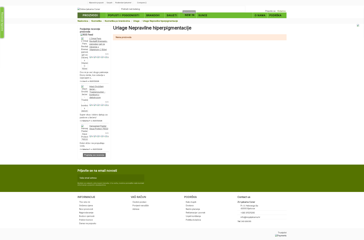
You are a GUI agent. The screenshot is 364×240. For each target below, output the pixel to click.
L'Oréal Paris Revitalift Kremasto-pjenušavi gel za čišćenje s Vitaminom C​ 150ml (98, 44)
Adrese (136, 209)
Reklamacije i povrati (195, 212)
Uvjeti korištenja (193, 216)
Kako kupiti (191, 202)
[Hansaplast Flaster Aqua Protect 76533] (84, 132)
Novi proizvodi (86, 209)
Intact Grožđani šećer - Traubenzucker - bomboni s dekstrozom (97, 92)
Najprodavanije (86, 212)
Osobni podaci (139, 202)
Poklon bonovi (86, 220)
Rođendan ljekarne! (123, 3)
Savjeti (110, 3)
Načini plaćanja (193, 209)
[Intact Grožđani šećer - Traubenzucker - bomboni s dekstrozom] (84, 98)
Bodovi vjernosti (86, 216)
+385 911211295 (248, 213)
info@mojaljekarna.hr (250, 217)
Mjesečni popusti (96, 3)
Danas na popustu (87, 223)
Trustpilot (282, 232)
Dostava (190, 205)
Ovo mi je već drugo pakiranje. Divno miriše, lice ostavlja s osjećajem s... (94, 75)
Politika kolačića (193, 220)
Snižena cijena (86, 205)
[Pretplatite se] (141, 177)
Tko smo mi (84, 202)
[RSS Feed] (86, 34)
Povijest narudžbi (141, 205)
